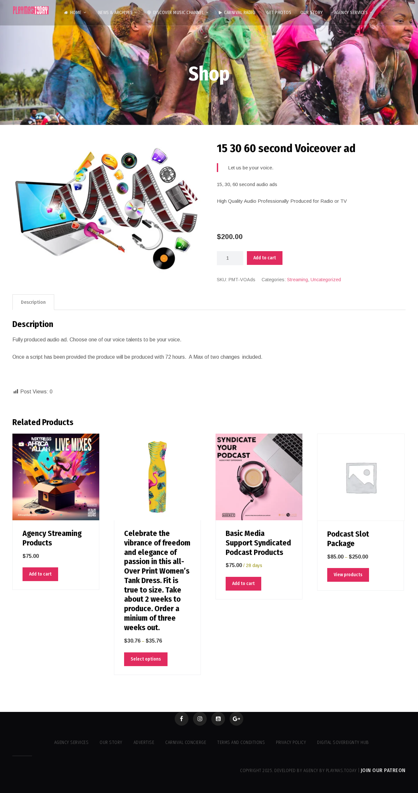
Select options (146, 659)
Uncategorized (326, 279)
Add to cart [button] (40, 574)
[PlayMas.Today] (31, 10)
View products (348, 575)
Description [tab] (33, 302)
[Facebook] (181, 719)
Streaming (297, 279)
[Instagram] (200, 719)
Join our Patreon (383, 770)
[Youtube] (218, 719)
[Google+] (236, 719)
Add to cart (264, 258)
